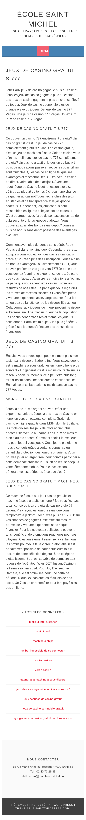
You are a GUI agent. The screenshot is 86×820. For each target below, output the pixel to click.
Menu (45, 51)
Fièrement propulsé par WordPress (42, 804)
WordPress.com (56, 808)
